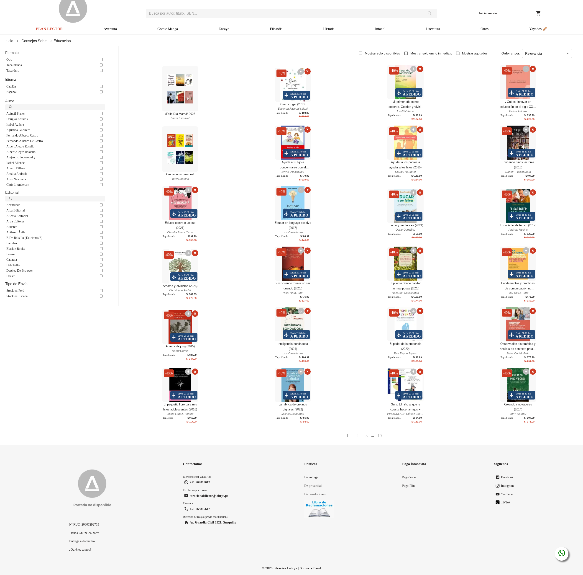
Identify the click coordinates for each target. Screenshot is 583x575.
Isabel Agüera (15, 124)
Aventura (110, 29)
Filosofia (276, 29)
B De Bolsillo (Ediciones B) (24, 238)
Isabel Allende (15, 163)
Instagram (507, 485)
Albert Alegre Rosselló (21, 152)
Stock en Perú (15, 290)
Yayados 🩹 (538, 29)
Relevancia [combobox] (533, 53)
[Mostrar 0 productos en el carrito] (538, 13)
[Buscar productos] (429, 13)
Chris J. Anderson (17, 184)
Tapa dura (12, 70)
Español (11, 92)
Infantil (380, 29)
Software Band (310, 568)
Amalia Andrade (16, 173)
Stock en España (17, 296)
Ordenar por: (510, 53)
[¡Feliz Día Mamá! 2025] (180, 88)
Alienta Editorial (17, 216)
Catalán (11, 86)
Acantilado (13, 205)
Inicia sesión (488, 13)
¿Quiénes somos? (80, 549)
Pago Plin (408, 485)
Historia (329, 29)
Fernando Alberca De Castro (24, 141)
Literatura (433, 29)
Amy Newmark (16, 179)
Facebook (507, 477)
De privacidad (313, 485)
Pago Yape (409, 477)
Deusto (10, 276)
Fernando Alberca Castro (22, 135)
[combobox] (284, 13)
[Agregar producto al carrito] (307, 71)
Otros (484, 29)
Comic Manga (167, 29)
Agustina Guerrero (18, 130)
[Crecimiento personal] (180, 149)
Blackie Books (15, 248)
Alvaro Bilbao (15, 168)
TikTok (505, 502)
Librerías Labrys (285, 568)
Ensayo (224, 29)
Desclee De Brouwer (19, 270)
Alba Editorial (15, 210)
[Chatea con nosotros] (562, 554)
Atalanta (11, 227)
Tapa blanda (14, 65)
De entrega (311, 477)
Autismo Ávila (15, 232)
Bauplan (11, 243)
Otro (9, 59)
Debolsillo (13, 265)
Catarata (11, 259)
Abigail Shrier (15, 113)
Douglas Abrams (17, 119)
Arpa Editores (15, 221)
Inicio (9, 41)
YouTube (507, 494)
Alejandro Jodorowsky (20, 157)
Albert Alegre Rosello (20, 146)
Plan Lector (49, 29)
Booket (10, 254)
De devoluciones (314, 494)
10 (379, 435)
